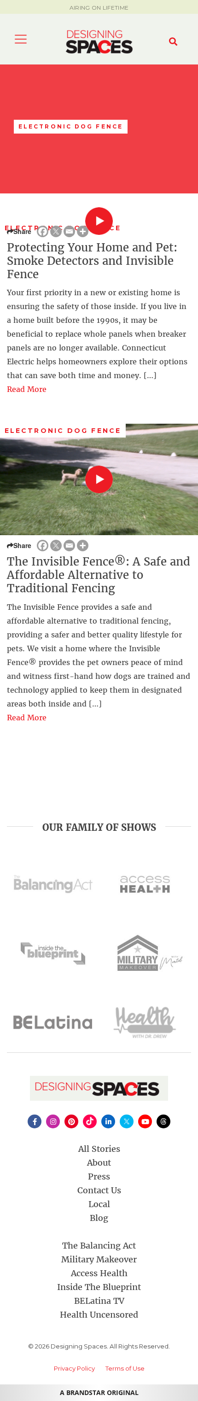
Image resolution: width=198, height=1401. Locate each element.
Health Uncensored (99, 1314)
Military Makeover (99, 1259)
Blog (99, 1218)
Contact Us (99, 1190)
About (99, 1162)
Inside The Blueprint (99, 1287)
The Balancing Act (99, 1245)
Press (99, 1176)
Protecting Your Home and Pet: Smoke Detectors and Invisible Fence (92, 260)
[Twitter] (56, 231)
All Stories (99, 1149)
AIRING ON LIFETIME (99, 7)
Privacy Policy (74, 1368)
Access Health (99, 1273)
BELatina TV (99, 1301)
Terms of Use (125, 1368)
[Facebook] (42, 231)
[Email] (69, 231)
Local (99, 1204)
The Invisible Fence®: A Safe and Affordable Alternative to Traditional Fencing (98, 575)
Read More (27, 389)
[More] (82, 231)
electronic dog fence (63, 430)
